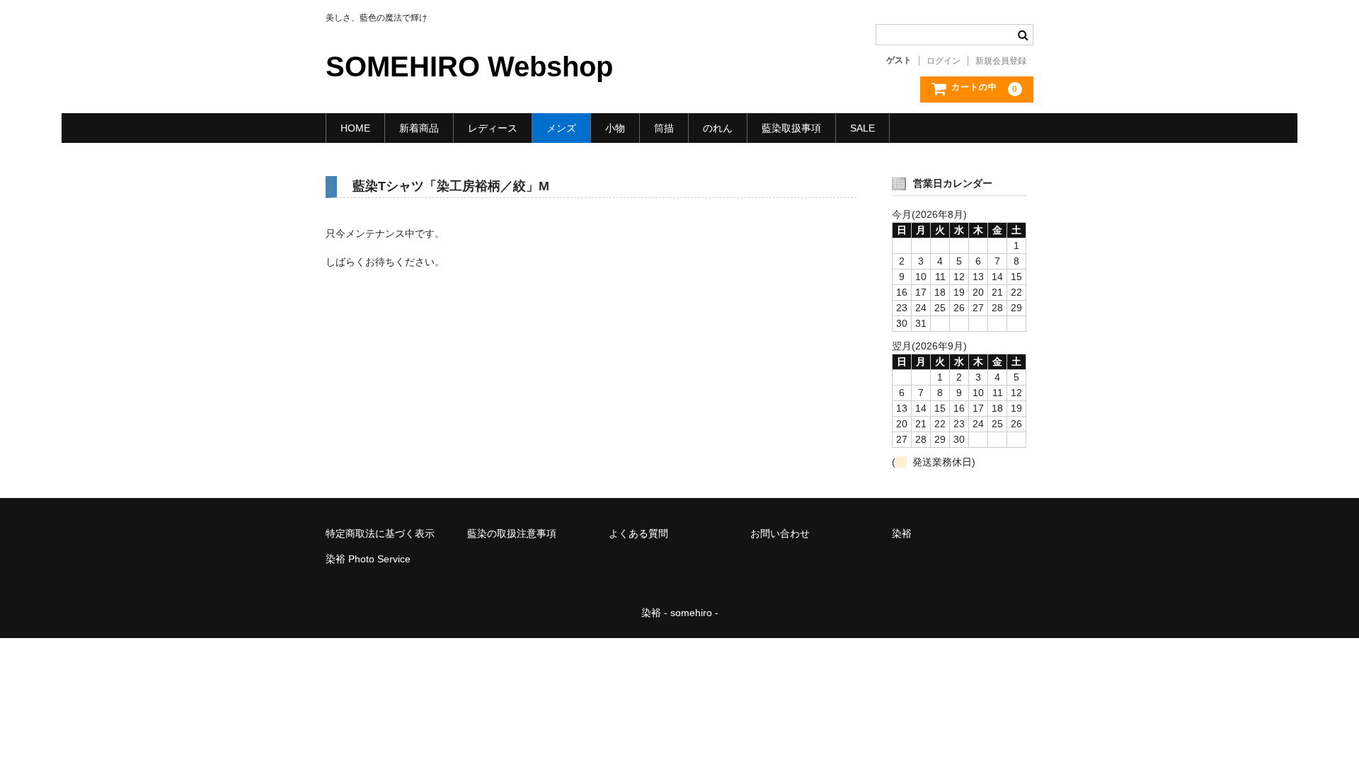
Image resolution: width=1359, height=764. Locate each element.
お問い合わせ (780, 533)
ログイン (944, 61)
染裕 (902, 533)
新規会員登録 (1000, 61)
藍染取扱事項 (791, 128)
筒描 (664, 128)
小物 (615, 128)
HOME (355, 128)
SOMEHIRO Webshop (469, 66)
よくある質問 (638, 533)
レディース (492, 128)
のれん (718, 128)
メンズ (561, 128)
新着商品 (419, 128)
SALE (862, 128)
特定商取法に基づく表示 (380, 533)
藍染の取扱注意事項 (511, 533)
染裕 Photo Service (368, 559)
